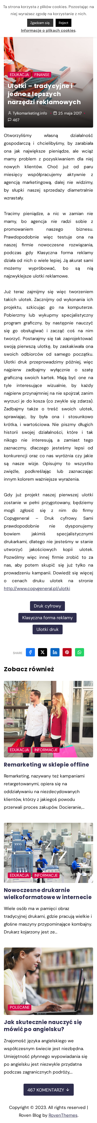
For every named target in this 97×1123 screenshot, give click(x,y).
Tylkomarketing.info (30, 113)
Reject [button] (63, 23)
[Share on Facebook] (30, 652)
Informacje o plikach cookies (48, 30)
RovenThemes (63, 1115)
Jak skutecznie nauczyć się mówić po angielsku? (43, 1025)
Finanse (41, 74)
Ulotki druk (47, 629)
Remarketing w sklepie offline (46, 764)
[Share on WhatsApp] (79, 652)
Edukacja (19, 74)
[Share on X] (42, 652)
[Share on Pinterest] (67, 652)
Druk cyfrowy (47, 606)
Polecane (19, 1007)
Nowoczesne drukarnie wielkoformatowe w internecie (48, 893)
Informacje (46, 749)
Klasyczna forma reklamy (47, 617)
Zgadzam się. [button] (40, 23)
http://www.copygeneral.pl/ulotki (37, 588)
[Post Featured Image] (48, 719)
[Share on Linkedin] (54, 652)
